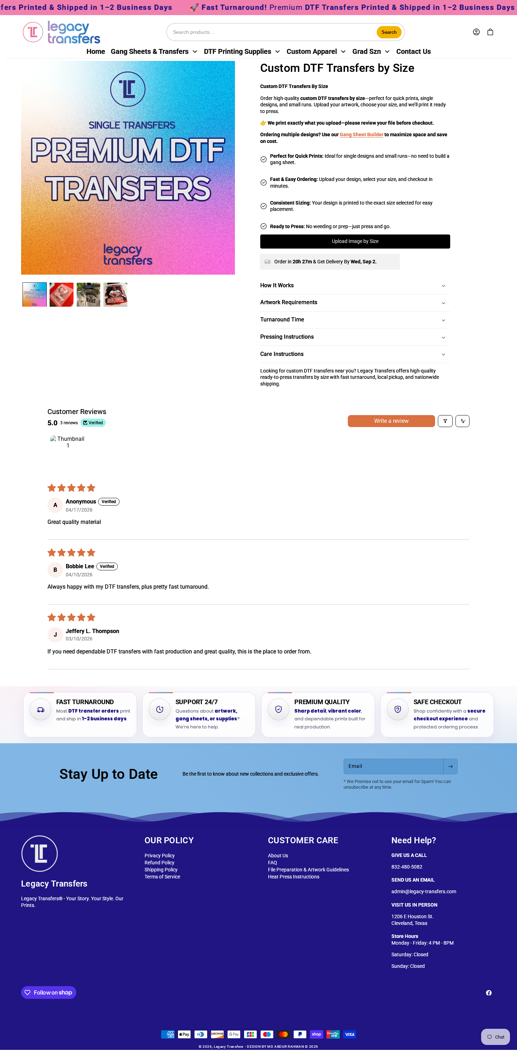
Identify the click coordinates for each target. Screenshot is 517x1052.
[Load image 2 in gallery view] (62, 295)
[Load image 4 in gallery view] (115, 295)
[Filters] (445, 421)
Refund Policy (159, 863)
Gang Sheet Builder (361, 135)
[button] (490, 32)
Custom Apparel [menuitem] (312, 51)
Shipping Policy (161, 870)
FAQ (272, 863)
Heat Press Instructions (293, 877)
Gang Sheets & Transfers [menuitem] (150, 51)
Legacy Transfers (228, 1046)
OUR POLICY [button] (169, 840)
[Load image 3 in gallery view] (89, 295)
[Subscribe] (450, 766)
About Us (278, 856)
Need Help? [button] (413, 840)
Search (389, 32)
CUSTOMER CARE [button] (303, 840)
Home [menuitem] (96, 51)
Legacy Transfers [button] (54, 884)
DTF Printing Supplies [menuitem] (237, 51)
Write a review (391, 421)
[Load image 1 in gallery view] (35, 295)
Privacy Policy (160, 856)
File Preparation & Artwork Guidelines (308, 870)
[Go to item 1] (67, 453)
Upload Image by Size (355, 241)
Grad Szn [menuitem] (366, 51)
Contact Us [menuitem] (413, 51)
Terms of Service (162, 877)
